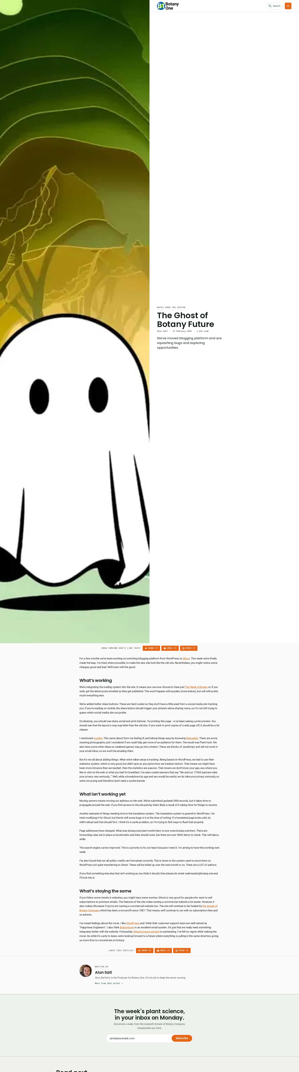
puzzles (98, 738)
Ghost (186, 658)
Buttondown (127, 927)
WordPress (132, 923)
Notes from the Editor (171, 307)
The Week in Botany (196, 687)
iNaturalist (192, 738)
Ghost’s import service (146, 931)
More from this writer (109, 983)
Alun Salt (162, 331)
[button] (288, 5)
